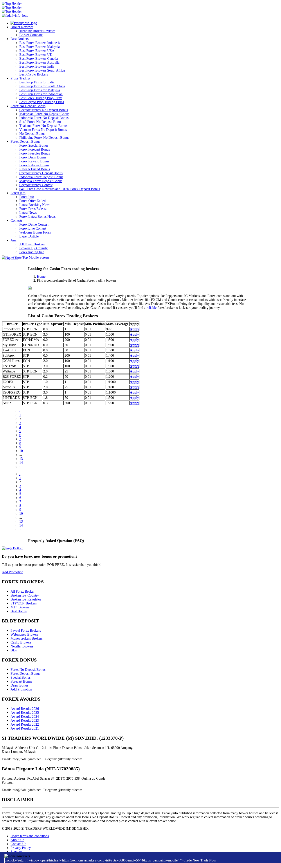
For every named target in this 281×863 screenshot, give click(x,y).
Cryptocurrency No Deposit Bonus (43, 110)
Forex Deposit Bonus (25, 141)
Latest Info (18, 193)
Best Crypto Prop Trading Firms (41, 102)
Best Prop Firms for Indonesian (41, 94)
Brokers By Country (25, 595)
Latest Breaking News (34, 205)
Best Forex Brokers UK (35, 54)
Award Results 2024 (25, 716)
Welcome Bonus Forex (35, 232)
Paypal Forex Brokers (26, 630)
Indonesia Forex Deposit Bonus (41, 177)
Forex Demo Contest (33, 224)
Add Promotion (12, 572)
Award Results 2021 (25, 728)
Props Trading (20, 78)
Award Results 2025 (25, 712)
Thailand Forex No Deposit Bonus (43, 126)
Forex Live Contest (32, 228)
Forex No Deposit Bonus (28, 106)
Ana (13, 240)
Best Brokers (20, 39)
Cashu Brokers (21, 642)
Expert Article (29, 236)
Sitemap (16, 852)
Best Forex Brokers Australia (39, 62)
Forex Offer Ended (32, 201)
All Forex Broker (22, 591)
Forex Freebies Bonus (34, 153)
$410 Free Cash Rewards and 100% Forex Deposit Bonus (59, 189)
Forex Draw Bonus (32, 157)
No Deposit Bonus (32, 133)
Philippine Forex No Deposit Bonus (44, 137)
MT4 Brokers (20, 607)
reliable (151, 307)
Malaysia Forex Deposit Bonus (40, 181)
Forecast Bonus (21, 681)
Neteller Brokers (22, 646)
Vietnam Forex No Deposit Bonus (43, 129)
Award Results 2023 (25, 720)
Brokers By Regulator (26, 599)
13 (21, 458)
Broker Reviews (22, 27)
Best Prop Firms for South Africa (42, 86)
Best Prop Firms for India (36, 82)
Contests (16, 220)
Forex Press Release (33, 208)
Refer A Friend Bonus (34, 169)
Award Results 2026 (25, 708)
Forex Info (26, 197)
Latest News (28, 212)
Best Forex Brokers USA (36, 50)
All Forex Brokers (32, 244)
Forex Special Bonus (33, 145)
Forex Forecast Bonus (34, 149)
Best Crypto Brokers (33, 74)
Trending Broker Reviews (37, 31)
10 (21, 451)
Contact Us (18, 844)
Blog (14, 650)
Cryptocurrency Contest (35, 185)
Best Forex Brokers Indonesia (40, 43)
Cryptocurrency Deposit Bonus (41, 173)
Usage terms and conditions (30, 836)
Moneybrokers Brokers (27, 638)
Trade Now (208, 860)
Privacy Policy (21, 848)
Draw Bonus (19, 685)
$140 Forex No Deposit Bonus (40, 122)
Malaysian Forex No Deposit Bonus (44, 114)
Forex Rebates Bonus (34, 165)
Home (41, 276)
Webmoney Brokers (24, 634)
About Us (17, 840)
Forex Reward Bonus (34, 161)
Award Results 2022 (25, 724)
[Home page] (24, 23)
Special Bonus (21, 677)
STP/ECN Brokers (24, 603)
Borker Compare (31, 35)
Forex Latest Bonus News (37, 216)
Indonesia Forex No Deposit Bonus (43, 118)
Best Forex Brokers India (36, 66)
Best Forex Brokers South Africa (42, 70)
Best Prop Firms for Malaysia (39, 90)
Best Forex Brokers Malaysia (39, 47)
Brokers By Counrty (33, 248)
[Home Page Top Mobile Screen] (25, 257)
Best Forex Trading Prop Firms (40, 98)
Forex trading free (31, 252)
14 (21, 462)
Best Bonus (19, 611)
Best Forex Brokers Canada (38, 58)
